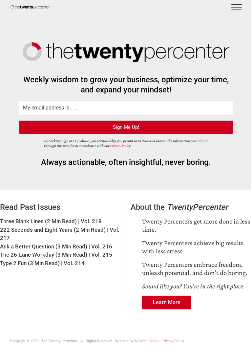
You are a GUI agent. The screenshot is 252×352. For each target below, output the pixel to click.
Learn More (166, 302)
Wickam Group (146, 341)
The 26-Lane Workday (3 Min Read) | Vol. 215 (56, 254)
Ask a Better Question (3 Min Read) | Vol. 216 (56, 246)
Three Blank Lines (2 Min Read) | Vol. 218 (51, 221)
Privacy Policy (120, 146)
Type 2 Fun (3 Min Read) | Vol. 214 (42, 263)
